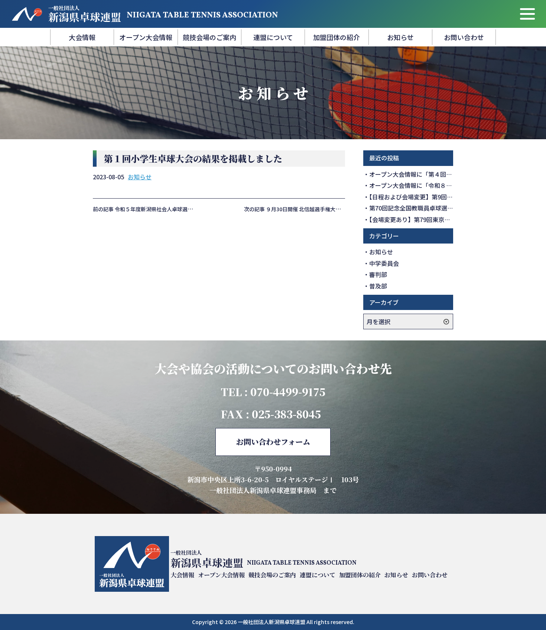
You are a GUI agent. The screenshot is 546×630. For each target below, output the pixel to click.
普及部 (378, 285)
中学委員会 (384, 263)
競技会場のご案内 (209, 37)
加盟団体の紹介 (336, 37)
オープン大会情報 (145, 37)
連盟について (273, 37)
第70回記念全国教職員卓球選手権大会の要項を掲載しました (449, 207)
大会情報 (82, 37)
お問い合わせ (464, 37)
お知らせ (400, 37)
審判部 (378, 274)
